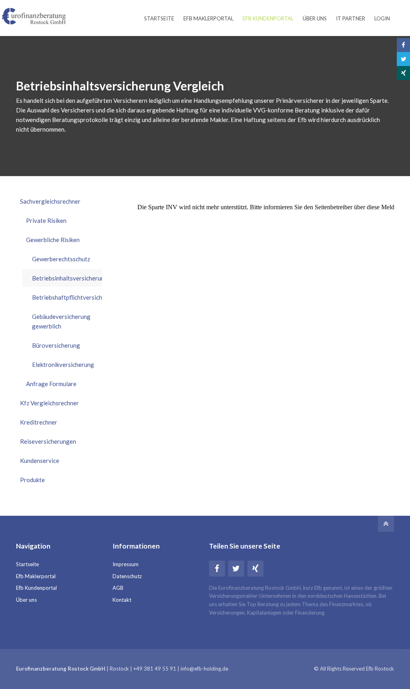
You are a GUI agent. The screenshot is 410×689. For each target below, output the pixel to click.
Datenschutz (127, 576)
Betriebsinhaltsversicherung (67, 278)
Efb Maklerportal (208, 18)
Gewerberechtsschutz (61, 258)
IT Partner (350, 18)
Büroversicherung (56, 345)
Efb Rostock (380, 668)
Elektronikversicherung (63, 364)
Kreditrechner (38, 422)
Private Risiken (46, 220)
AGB (118, 588)
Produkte (32, 479)
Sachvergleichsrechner (50, 201)
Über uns (315, 18)
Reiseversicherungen (48, 441)
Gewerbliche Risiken (53, 239)
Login (382, 18)
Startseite (159, 18)
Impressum (126, 564)
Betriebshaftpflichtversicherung (67, 297)
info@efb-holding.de (204, 668)
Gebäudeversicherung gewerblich (61, 321)
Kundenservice (39, 460)
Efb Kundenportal (268, 18)
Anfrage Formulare (51, 383)
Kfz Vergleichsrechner (49, 403)
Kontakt (122, 600)
